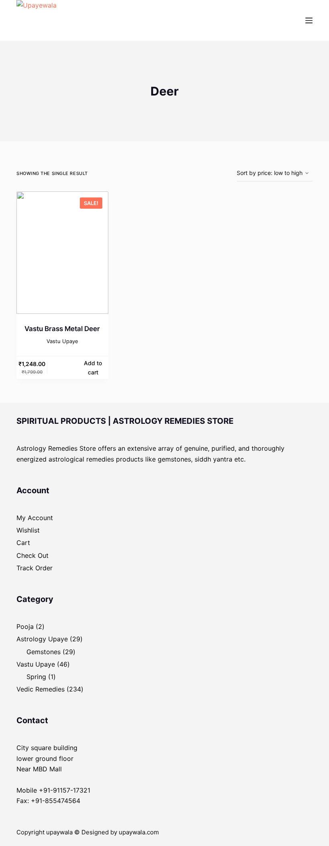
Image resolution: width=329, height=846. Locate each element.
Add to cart (93, 368)
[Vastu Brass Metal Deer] (62, 252)
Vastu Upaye (62, 341)
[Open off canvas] (309, 20)
